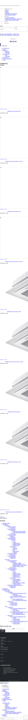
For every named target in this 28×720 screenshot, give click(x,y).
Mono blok (7, 591)
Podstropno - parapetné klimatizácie (15, 585)
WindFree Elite (16, 545)
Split (6, 55)
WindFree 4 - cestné (3, 209)
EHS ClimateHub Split (17, 613)
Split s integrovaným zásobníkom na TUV (19, 612)
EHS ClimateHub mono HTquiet (20, 600)
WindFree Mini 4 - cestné (18, 566)
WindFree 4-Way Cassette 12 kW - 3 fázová (14, 261)
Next (3, 517)
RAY (14, 550)
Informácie (6, 16)
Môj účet (7, 10)
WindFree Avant (16, 543)
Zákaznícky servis (8, 8)
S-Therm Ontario (13, 603)
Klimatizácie (5, 50)
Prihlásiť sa (6, 23)
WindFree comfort (17, 544)
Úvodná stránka (6, 689)
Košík (6, 11)
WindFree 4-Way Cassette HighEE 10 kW (14, 511)
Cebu (14, 540)
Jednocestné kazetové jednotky (19, 531)
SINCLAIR (12, 527)
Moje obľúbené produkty (10, 14)
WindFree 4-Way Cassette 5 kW (14, 411)
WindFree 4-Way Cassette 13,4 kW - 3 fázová (14, 361)
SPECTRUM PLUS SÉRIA (19, 582)
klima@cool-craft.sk (4, 647)
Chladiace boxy (6, 698)
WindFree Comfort (17, 574)
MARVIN (15, 548)
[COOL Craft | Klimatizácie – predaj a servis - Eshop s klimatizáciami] (9, 34)
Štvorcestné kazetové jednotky (19, 532)
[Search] (16, 28)
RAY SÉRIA (15, 581)
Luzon (14, 541)
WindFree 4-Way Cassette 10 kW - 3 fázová (14, 161)
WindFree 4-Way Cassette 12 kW (14, 211)
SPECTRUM (16, 551)
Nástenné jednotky (11, 538)
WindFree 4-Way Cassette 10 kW (14, 111)
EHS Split (15, 609)
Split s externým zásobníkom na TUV (18, 608)
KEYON (15, 547)
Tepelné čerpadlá (6, 54)
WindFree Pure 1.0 (17, 577)
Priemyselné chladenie (7, 58)
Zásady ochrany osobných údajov (12, 20)
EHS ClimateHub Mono (18, 599)
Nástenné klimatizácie (12, 568)
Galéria (4, 59)
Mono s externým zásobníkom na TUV (18, 593)
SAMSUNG (13, 530)
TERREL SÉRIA (16, 584)
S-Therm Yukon (13, 605)
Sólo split (7, 51)
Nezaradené (5, 588)
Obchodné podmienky (9, 17)
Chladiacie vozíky (6, 523)
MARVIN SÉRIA (17, 580)
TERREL (15, 552)
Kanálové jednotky (12, 526)
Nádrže (14, 617)
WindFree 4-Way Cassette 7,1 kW (14, 461)
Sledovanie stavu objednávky (11, 13)
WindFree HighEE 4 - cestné (4, 509)
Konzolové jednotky (12, 534)
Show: (1, 518)
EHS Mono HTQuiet (17, 595)
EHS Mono (15, 594)
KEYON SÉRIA (16, 579)
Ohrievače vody (13, 602)
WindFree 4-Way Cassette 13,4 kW (14, 311)
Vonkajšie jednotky (12, 555)
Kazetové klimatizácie (12, 560)
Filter (2, 630)
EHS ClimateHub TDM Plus (19, 614)
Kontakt (6, 21)
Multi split (7, 525)
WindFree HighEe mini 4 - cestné (20, 565)
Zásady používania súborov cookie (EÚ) (13, 18)
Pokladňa (7, 12)
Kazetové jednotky (12, 529)
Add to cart (0, 115)
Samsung (12, 536)
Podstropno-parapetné (12, 553)
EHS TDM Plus (16, 610)
